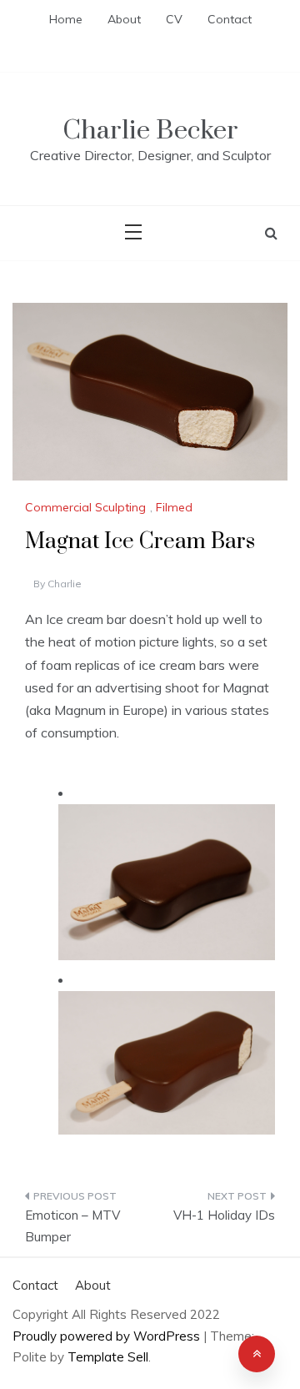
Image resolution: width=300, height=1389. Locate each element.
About (124, 19)
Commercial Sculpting (85, 507)
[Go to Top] (256, 1354)
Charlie (65, 583)
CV (174, 19)
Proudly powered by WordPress (107, 1336)
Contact (230, 19)
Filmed (174, 507)
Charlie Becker (150, 130)
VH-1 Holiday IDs (224, 1215)
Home (65, 19)
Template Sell (108, 1357)
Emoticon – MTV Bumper (72, 1226)
